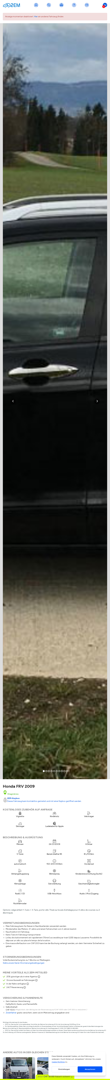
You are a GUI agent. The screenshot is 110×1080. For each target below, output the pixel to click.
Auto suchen (49, 7)
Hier (36, 16)
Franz (87, 7)
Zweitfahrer (11, 1012)
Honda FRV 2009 (19, 786)
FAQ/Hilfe (74, 7)
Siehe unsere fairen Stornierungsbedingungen (23, 963)
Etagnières (12, 794)
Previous (6, 1070)
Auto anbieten (62, 7)
